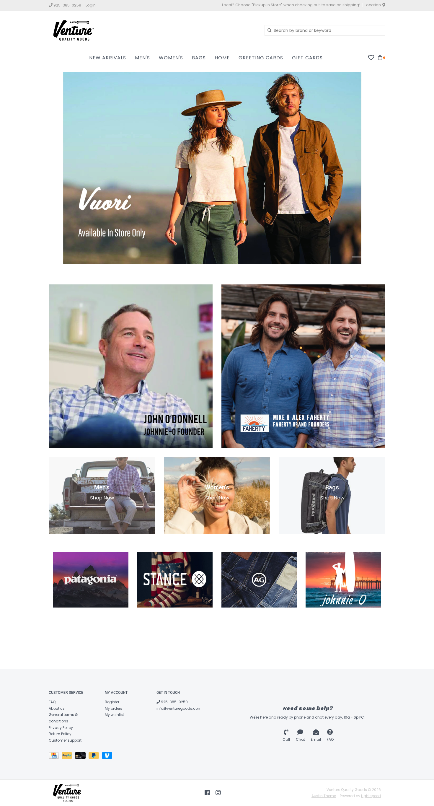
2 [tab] (375, 257)
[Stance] (175, 580)
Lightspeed (371, 795)
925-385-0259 (174, 701)
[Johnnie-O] (343, 580)
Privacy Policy (61, 727)
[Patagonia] (90, 580)
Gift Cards (307, 57)
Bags (199, 57)
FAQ (52, 701)
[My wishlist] (371, 57)
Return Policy (60, 733)
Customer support (65, 740)
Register (112, 701)
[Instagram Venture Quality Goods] (218, 793)
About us (57, 708)
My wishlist (114, 714)
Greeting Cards (261, 57)
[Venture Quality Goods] (152, 30)
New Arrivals (107, 57)
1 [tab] (359, 257)
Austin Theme (323, 795)
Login (91, 5)
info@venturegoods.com (179, 708)
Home (222, 57)
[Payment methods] (55, 756)
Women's (171, 57)
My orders (113, 708)
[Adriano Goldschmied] (259, 580)
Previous (63, 169)
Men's (142, 57)
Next (370, 169)
